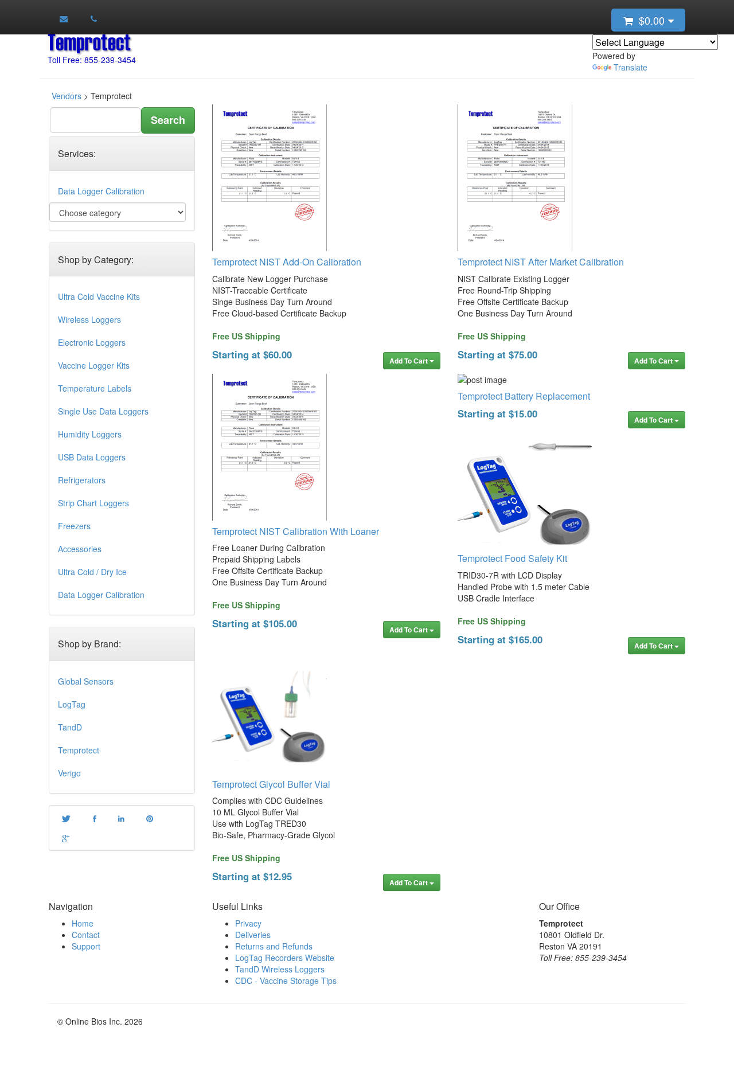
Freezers (74, 526)
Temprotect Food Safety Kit (512, 558)
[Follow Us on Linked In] (121, 818)
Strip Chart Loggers (93, 503)
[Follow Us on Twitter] (66, 818)
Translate (630, 67)
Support (86, 946)
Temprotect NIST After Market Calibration (541, 261)
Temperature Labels (94, 388)
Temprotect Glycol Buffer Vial (271, 784)
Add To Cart (409, 360)
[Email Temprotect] (63, 18)
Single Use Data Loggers (103, 411)
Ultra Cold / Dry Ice (92, 571)
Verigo (69, 773)
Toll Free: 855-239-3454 (92, 59)
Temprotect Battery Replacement (524, 396)
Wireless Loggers (89, 319)
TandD (70, 727)
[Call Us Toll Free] (93, 18)
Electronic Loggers (92, 342)
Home (82, 923)
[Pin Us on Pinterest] (149, 818)
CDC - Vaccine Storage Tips (286, 980)
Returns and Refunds (274, 946)
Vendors (66, 95)
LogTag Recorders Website (284, 957)
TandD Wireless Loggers (280, 969)
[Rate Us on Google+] (65, 837)
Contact (86, 934)
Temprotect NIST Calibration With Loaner (295, 531)
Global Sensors (86, 681)
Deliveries (253, 934)
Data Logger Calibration (101, 191)
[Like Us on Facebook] (94, 818)
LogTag (71, 704)
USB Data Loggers (92, 457)
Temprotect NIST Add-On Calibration (286, 261)
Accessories (79, 548)
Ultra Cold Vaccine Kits (99, 296)
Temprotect (78, 750)
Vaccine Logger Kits (94, 365)
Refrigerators (82, 480)
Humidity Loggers (90, 434)
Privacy (248, 923)
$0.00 (650, 20)
